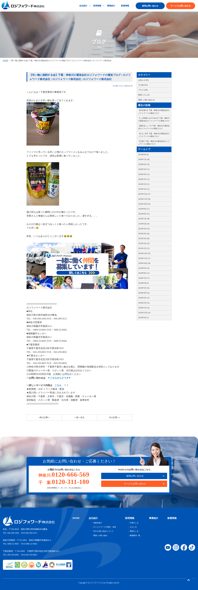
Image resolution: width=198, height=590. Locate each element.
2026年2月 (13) (143, 184)
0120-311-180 (64, 481)
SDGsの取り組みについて (103, 531)
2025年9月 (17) (143, 209)
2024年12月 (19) (144, 253)
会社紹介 (83, 6)
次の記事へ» (114, 417)
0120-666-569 (63, 474)
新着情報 (125, 6)
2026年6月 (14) (143, 164)
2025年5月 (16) (143, 229)
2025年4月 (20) (143, 234)
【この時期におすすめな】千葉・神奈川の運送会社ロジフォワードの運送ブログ (154, 119)
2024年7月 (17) (143, 278)
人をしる (133, 527)
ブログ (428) (143, 90)
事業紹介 (111, 6)
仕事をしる (134, 523)
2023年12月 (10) (144, 313)
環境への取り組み (100, 535)
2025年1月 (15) (143, 248)
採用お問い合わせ (150, 6)
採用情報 (97, 6)
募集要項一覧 (135, 535)
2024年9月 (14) (143, 268)
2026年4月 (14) (143, 174)
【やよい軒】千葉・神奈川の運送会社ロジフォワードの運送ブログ (154, 135)
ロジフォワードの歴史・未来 (104, 527)
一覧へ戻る (79, 417)
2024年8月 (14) (143, 273)
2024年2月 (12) (143, 303)
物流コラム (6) (143, 95)
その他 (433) (143, 85)
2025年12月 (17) (144, 194)
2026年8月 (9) (143, 155)
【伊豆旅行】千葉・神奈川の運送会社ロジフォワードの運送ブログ (154, 111)
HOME (5, 61)
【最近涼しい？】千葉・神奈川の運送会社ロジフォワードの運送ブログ (154, 127)
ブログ (120, 86)
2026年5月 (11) (143, 169)
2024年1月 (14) (143, 308)
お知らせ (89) (143, 80)
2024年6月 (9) (143, 283)
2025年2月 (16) (143, 243)
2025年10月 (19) (144, 204)
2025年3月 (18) (143, 239)
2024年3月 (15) (143, 298)
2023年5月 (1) (143, 318)
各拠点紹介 (97, 523)
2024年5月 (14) (143, 288)
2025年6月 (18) (143, 224)
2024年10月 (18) (144, 263)
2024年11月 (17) (144, 258)
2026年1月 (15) (143, 189)
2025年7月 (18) (143, 219)
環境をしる (134, 531)
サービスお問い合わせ (180, 6)
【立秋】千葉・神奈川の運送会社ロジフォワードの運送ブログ (154, 142)
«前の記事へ (44, 417)
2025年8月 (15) (143, 214)
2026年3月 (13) (143, 179)
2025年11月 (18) (144, 199)
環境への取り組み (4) (146, 100)
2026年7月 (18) (143, 159)
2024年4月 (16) (143, 293)
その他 (115, 86)
